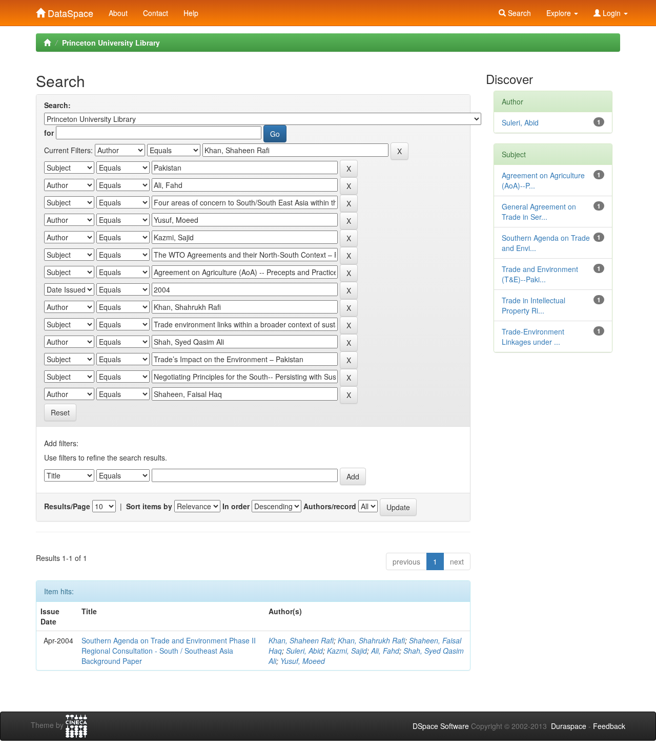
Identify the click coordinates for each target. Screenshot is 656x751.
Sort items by (149, 506)
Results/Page (67, 506)
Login (612, 13)
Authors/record (329, 506)
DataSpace (69, 10)
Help (190, 13)
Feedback (609, 726)
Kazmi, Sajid (347, 650)
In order (236, 506)
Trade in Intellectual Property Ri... (533, 305)
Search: (57, 105)
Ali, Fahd (385, 650)
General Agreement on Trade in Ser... (539, 211)
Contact (155, 13)
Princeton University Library (111, 42)
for (49, 133)
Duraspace (568, 726)
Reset (60, 412)
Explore (559, 13)
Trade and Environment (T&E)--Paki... (540, 274)
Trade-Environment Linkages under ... (533, 336)
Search (518, 13)
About (118, 13)
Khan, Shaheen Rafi (301, 640)
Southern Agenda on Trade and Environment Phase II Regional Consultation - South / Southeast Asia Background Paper (168, 650)
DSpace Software (441, 726)
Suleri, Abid (304, 650)
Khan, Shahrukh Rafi (371, 640)
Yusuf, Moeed (302, 661)
